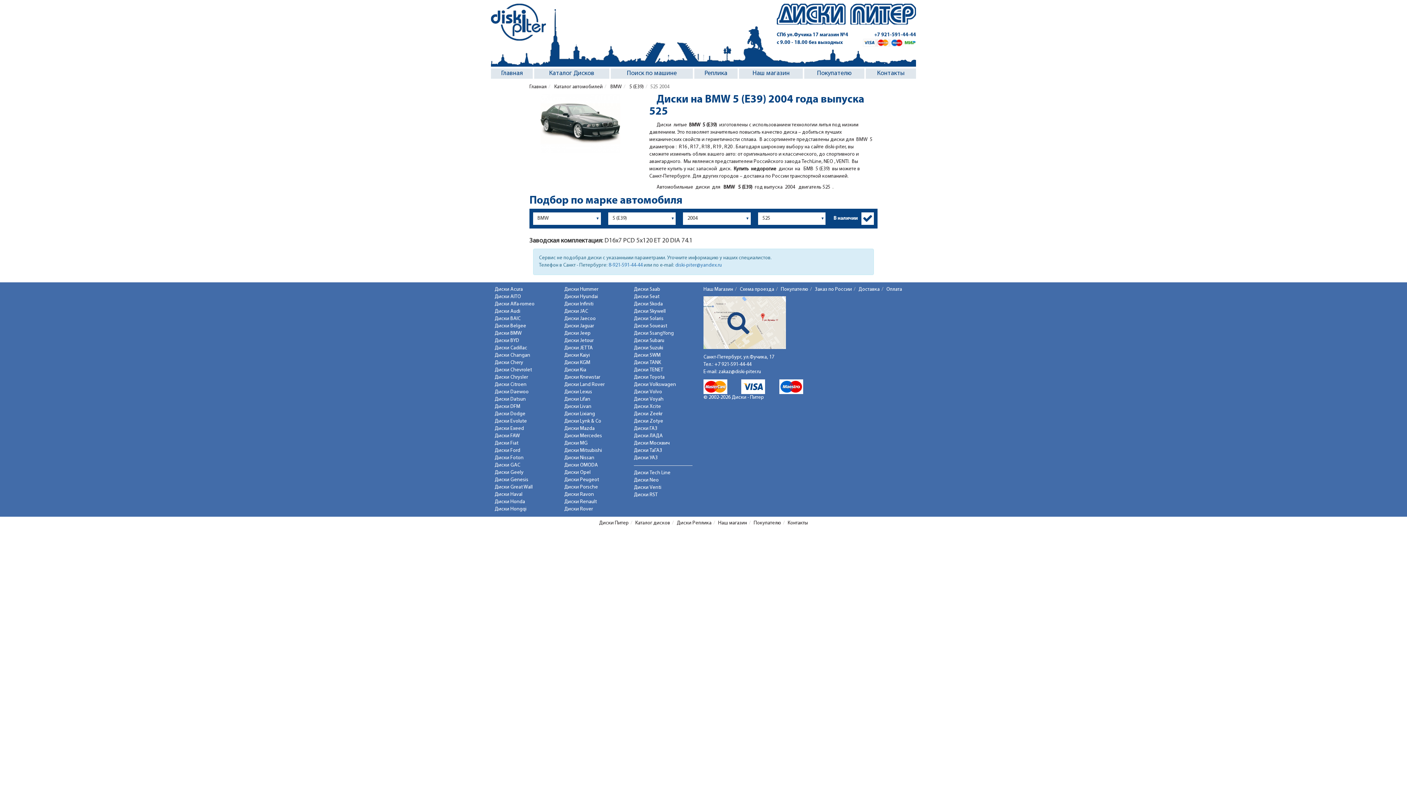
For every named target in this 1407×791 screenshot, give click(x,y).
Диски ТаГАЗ (648, 450)
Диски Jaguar (579, 326)
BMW (615, 87)
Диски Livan (577, 406)
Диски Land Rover (584, 384)
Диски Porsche (581, 487)
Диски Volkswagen (655, 384)
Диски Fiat (506, 443)
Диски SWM (647, 355)
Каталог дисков (652, 523)
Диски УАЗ (646, 458)
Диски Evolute (511, 421)
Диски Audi (507, 311)
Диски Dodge (510, 414)
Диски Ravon (579, 494)
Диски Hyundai (581, 297)
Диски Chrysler (511, 377)
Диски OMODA (581, 465)
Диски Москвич (652, 443)
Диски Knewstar (582, 377)
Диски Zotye (648, 421)
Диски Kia (575, 370)
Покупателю (834, 73)
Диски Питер (614, 523)
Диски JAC (576, 311)
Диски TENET (648, 370)
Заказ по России (833, 289)
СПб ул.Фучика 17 (812, 35)
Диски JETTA (578, 348)
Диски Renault (580, 502)
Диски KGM (577, 362)
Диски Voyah (649, 399)
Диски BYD (507, 340)
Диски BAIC (508, 319)
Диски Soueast (650, 326)
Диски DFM (507, 406)
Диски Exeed (509, 428)
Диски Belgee (510, 326)
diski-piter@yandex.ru (698, 265)
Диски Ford (507, 450)
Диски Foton (509, 458)
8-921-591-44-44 (626, 265)
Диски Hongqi (511, 509)
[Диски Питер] (518, 22)
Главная (512, 73)
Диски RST (646, 495)
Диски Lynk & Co (582, 421)
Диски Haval (508, 494)
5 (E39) (636, 87)
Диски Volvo (648, 392)
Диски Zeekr (648, 414)
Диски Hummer (581, 289)
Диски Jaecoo (580, 319)
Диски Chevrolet (513, 370)
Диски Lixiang (579, 414)
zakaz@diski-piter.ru (740, 372)
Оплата (894, 289)
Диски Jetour (579, 340)
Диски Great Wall (514, 487)
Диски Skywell (650, 311)
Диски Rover (578, 509)
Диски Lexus (578, 392)
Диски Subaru (649, 340)
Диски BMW (508, 333)
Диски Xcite (647, 406)
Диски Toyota (649, 377)
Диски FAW (507, 436)
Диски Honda (510, 502)
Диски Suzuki (648, 348)
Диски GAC (507, 465)
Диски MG (576, 443)
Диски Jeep (577, 333)
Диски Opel (577, 472)
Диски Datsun (510, 399)
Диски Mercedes (583, 436)
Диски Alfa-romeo (515, 304)
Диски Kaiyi (577, 355)
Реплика (716, 73)
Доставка (869, 289)
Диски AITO (508, 297)
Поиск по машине (652, 73)
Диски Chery (509, 362)
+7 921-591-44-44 (895, 35)
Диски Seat (647, 297)
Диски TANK (647, 362)
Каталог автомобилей (578, 87)
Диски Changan (512, 355)
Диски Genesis (511, 480)
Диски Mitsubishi (583, 450)
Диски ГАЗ (645, 428)
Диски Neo (646, 480)
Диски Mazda (579, 428)
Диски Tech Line (652, 473)
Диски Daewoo (512, 392)
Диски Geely (509, 472)
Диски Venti (647, 487)
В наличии (846, 218)
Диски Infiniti (579, 304)
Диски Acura (509, 289)
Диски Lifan (577, 399)
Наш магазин (771, 73)
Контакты (891, 73)
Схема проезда (757, 289)
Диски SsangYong (654, 333)
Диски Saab (647, 289)
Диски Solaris (649, 319)
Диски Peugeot (581, 480)
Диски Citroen (511, 384)
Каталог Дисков (571, 73)
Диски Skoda (648, 304)
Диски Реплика (694, 523)
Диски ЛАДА (648, 436)
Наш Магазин (718, 289)
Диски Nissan (579, 458)
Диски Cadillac (511, 348)
